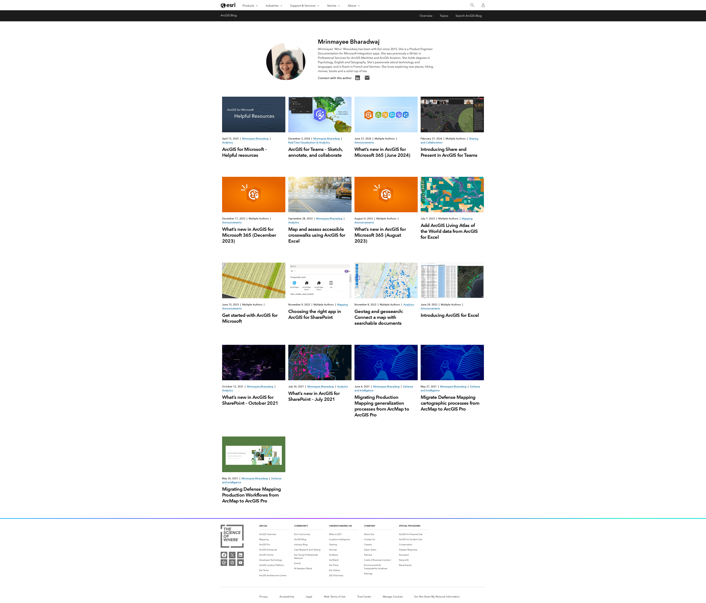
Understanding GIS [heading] (340, 525)
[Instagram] (232, 562)
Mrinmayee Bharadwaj (255, 138)
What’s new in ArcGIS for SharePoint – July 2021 (314, 396)
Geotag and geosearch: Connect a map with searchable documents (378, 317)
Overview (426, 15)
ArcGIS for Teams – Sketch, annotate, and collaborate (315, 152)
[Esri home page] (228, 5)
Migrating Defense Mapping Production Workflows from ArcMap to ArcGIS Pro (251, 495)
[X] (232, 555)
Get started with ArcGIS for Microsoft (249, 318)
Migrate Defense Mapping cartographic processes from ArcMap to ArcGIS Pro (450, 403)
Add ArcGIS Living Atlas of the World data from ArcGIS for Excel (449, 231)
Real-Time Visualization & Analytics (309, 142)
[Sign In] (483, 5)
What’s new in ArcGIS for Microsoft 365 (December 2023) (249, 235)
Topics (444, 15)
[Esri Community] (224, 562)
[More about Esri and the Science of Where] (232, 537)
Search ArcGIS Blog (469, 15)
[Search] (472, 5)
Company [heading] (369, 525)
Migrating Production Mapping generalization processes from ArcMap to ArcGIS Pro (381, 406)
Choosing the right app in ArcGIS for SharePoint (314, 314)
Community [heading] (301, 525)
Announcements (364, 142)
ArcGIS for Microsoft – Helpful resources (244, 152)
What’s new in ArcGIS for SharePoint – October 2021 (250, 400)
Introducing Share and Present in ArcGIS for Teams (449, 152)
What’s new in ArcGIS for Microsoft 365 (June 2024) (382, 152)
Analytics (227, 142)
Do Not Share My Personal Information (437, 596)
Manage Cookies (393, 596)
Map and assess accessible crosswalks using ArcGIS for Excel (316, 235)
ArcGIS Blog (229, 15)
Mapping (467, 218)
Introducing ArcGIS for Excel (450, 315)
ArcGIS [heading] (263, 525)
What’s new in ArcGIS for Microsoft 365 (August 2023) (380, 235)
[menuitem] (273, 534)
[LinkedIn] (240, 555)
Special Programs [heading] (409, 525)
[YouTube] (240, 562)
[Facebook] (224, 555)
